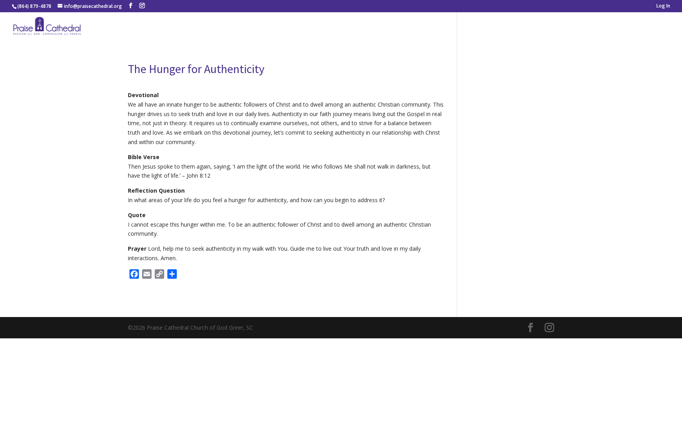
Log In (663, 6)
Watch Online (508, 27)
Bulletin (630, 27)
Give (661, 27)
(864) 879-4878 (34, 6)
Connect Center (570, 27)
